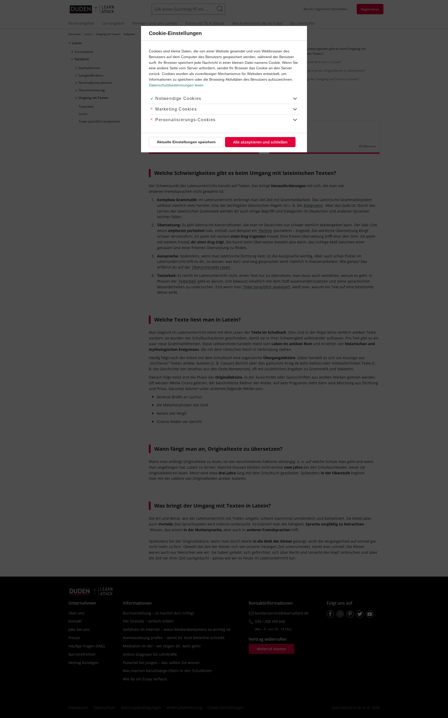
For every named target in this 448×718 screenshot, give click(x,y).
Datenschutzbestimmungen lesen (176, 85)
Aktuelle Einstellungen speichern (186, 142)
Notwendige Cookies (178, 98)
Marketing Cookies (176, 109)
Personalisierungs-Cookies (185, 120)
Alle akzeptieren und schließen (260, 142)
